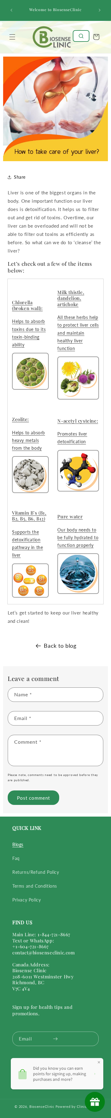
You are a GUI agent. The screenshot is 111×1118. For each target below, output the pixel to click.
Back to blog (60, 645)
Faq (16, 858)
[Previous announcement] (11, 10)
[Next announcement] (99, 10)
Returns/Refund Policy (35, 872)
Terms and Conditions (34, 886)
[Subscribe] (55, 1039)
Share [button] (20, 177)
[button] (12, 37)
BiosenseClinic (41, 1106)
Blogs (17, 844)
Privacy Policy (26, 899)
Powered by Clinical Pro (76, 1106)
